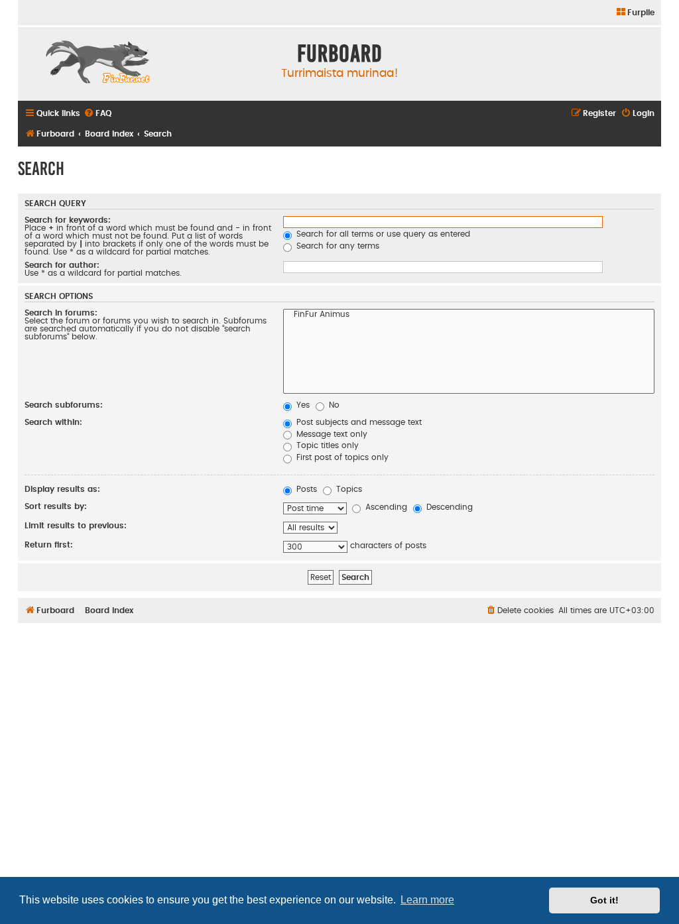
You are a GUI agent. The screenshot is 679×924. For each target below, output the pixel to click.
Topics (348, 489)
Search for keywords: (68, 220)
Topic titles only (326, 445)
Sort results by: (56, 506)
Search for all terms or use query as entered (382, 234)
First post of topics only (341, 457)
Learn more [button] (427, 899)
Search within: (53, 422)
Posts (305, 489)
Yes (302, 405)
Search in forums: (61, 313)
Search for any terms (336, 246)
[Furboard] (97, 63)
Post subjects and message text (358, 422)
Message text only (330, 434)
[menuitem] (634, 13)
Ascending (385, 507)
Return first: (49, 545)
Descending (448, 507)
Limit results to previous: (76, 526)
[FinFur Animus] (469, 315)
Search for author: (62, 265)
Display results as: (62, 489)
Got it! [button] (604, 900)
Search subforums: (64, 405)
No (333, 405)
